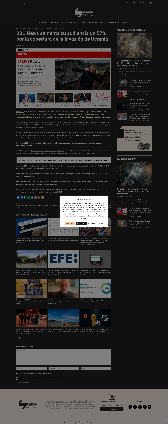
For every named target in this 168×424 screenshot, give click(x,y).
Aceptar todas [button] (70, 223)
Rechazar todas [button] (81, 223)
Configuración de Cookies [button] (95, 223)
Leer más (84, 218)
